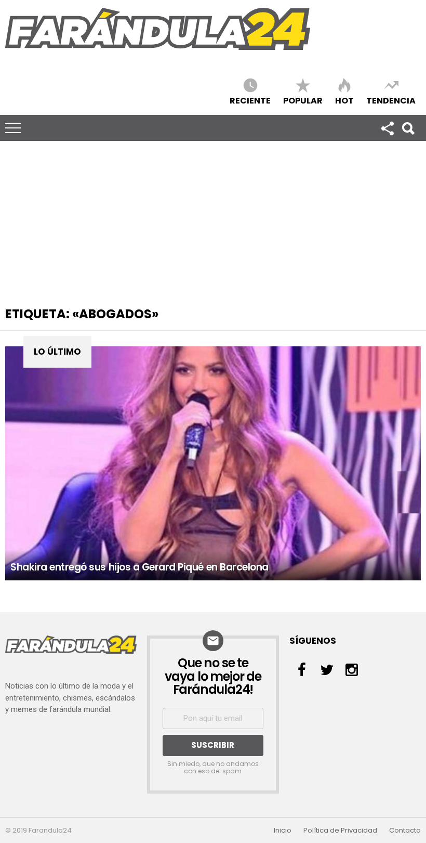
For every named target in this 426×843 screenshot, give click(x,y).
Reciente (250, 100)
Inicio (282, 830)
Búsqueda (408, 128)
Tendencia (391, 100)
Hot (344, 100)
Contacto (405, 830)
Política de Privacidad (340, 830)
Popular (303, 100)
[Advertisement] (213, 219)
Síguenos (387, 128)
